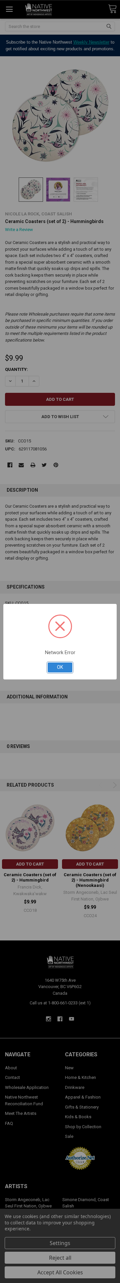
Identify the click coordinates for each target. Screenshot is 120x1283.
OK (60, 667)
